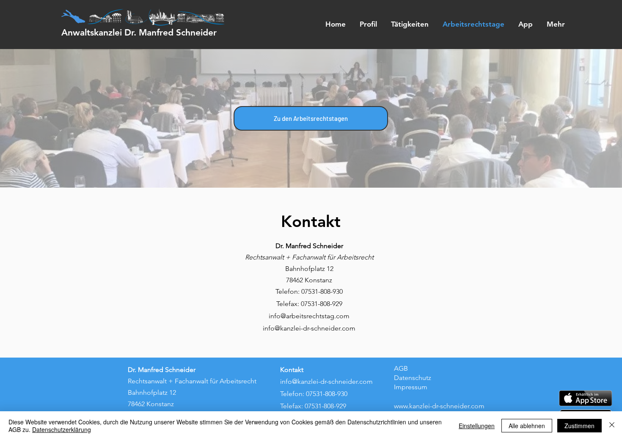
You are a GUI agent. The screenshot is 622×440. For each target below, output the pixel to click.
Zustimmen (579, 425)
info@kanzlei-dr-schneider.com (309, 328)
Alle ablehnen (527, 425)
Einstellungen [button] (477, 425)
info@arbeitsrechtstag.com (309, 316)
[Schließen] (612, 425)
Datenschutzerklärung (61, 429)
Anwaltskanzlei (139, 32)
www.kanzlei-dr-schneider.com (439, 406)
